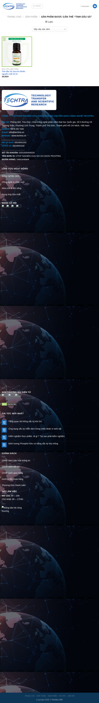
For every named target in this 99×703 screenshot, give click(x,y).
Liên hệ (70, 696)
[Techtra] (15, 6)
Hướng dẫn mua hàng (12, 479)
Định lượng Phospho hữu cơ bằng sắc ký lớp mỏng (33, 443)
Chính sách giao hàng (12, 473)
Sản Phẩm (31, 16)
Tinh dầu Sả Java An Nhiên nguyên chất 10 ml (13, 72)
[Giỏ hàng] (95, 6)
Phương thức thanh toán (14, 485)
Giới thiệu (41, 696)
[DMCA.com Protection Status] (9, 404)
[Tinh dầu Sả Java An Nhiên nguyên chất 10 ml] (17, 52)
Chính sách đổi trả (10, 466)
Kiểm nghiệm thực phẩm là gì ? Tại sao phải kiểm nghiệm (36, 436)
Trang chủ (14, 16)
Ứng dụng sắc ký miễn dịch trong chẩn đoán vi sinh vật (34, 429)
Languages (85, 6)
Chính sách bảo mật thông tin (16, 460)
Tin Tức (62, 696)
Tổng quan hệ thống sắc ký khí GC (25, 421)
